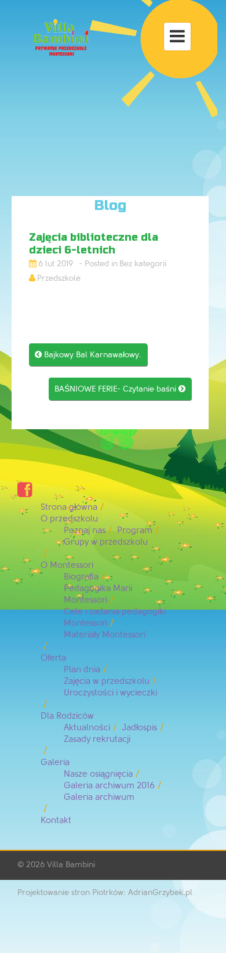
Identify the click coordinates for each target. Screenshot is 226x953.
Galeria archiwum (99, 797)
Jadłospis (139, 728)
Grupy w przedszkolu (106, 542)
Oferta (53, 658)
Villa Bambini (71, 864)
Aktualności (87, 728)
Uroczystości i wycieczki (110, 693)
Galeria (55, 762)
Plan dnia (82, 670)
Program (134, 530)
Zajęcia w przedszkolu (107, 681)
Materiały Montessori (104, 635)
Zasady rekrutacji (97, 739)
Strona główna (69, 507)
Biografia (81, 577)
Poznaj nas (84, 530)
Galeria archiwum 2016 (109, 786)
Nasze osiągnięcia (98, 774)
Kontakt (56, 820)
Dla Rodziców (67, 716)
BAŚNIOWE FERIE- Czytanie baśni (119, 389)
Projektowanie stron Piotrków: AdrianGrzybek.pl (104, 892)
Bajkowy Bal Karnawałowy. (88, 354)
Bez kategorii (142, 263)
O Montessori (67, 565)
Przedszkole (59, 278)
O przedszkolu (69, 519)
